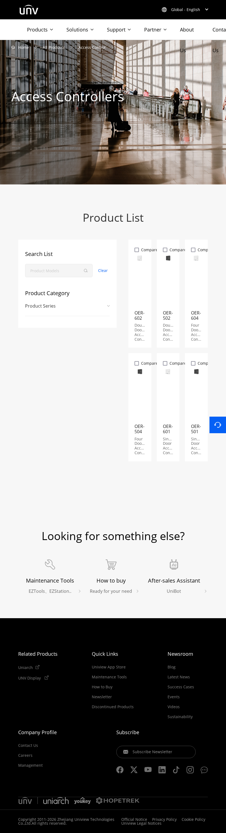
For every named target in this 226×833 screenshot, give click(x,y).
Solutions (77, 29)
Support (116, 29)
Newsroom (180, 653)
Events (174, 697)
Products (37, 29)
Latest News (179, 677)
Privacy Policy (164, 819)
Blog (172, 667)
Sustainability (180, 717)
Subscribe (127, 732)
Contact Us (28, 745)
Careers (25, 755)
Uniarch (25, 667)
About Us (187, 33)
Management (30, 765)
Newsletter (102, 697)
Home (23, 47)
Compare (149, 249)
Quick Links (105, 653)
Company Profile (37, 732)
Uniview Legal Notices (141, 823)
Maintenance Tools (109, 677)
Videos (174, 707)
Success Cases (181, 687)
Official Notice (134, 819)
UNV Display (30, 678)
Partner (152, 29)
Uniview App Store (109, 667)
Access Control (92, 47)
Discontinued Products (113, 707)
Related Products (38, 653)
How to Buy (102, 687)
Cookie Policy (193, 819)
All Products (54, 47)
